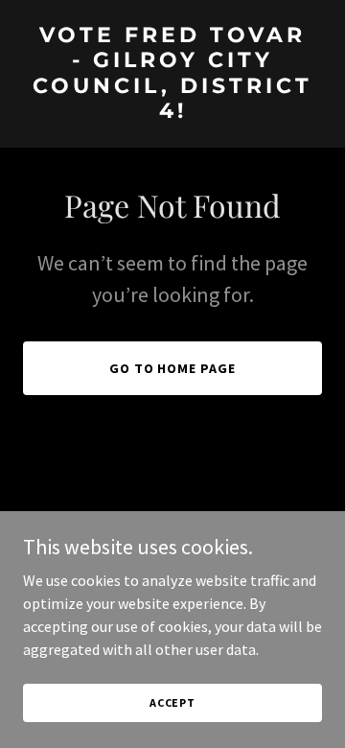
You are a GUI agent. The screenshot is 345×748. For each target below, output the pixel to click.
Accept (173, 702)
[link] (172, 112)
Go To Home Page (173, 368)
